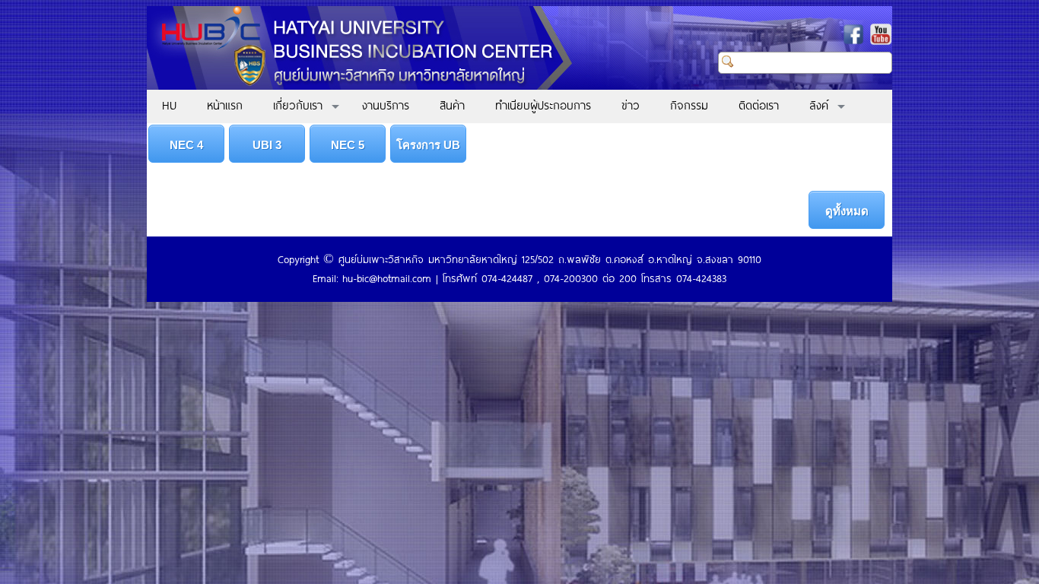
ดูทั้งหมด (847, 211)
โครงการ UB (428, 144)
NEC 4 (186, 144)
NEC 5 (347, 144)
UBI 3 (267, 144)
